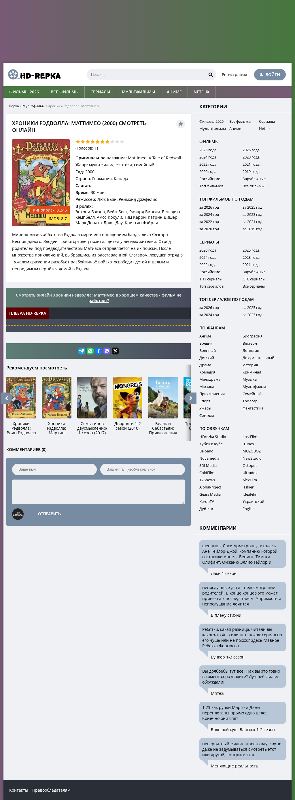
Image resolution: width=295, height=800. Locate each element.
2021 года (251, 164)
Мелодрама (209, 379)
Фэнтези (206, 415)
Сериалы (100, 92)
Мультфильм (33, 105)
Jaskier (248, 487)
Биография (252, 336)
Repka (14, 105)
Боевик (205, 343)
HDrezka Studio (212, 436)
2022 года (207, 164)
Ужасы (205, 408)
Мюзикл (206, 386)
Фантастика (253, 408)
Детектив (251, 350)
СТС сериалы (254, 279)
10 (122, 141)
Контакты (18, 790)
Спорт (204, 400)
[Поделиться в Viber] (106, 351)
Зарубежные (254, 178)
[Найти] (210, 74)
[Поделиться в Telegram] (81, 351)
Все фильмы (65, 92)
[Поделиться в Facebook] (98, 351)
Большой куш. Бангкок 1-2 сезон (243, 729)
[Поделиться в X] (115, 351)
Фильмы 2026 (24, 92)
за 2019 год (252, 228)
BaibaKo (206, 451)
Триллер (250, 400)
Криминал (252, 372)
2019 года (251, 171)
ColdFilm (206, 472)
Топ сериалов (211, 286)
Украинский (253, 501)
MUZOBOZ (252, 451)
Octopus (250, 465)
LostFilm (250, 436)
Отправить (49, 514)
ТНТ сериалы (210, 279)
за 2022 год (209, 221)
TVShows (207, 479)
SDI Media (208, 465)
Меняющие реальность (234, 766)
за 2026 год (209, 207)
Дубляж (206, 508)
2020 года (207, 171)
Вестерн (250, 343)
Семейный (252, 393)
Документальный (258, 357)
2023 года (251, 157)
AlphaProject (210, 487)
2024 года (207, 157)
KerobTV (206, 501)
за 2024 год (209, 214)
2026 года (207, 149)
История (250, 364)
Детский (206, 357)
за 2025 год (252, 207)
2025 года (251, 149)
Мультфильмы (138, 92)
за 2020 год (209, 228)
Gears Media (210, 494)
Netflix (201, 92)
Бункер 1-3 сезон (228, 657)
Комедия (207, 372)
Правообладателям (51, 790)
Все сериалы (254, 286)
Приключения (212, 393)
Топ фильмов (211, 185)
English (249, 508)
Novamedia (209, 458)
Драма (205, 364)
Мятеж (217, 693)
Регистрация (234, 74)
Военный (207, 350)
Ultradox (250, 472)
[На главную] (32, 74)
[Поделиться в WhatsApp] (90, 351)
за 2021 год (252, 221)
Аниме (174, 92)
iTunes (248, 443)
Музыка (250, 379)
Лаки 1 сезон (224, 573)
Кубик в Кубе (211, 443)
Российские (209, 178)
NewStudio (252, 458)
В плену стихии (226, 615)
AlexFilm (250, 479)
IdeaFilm (250, 494)
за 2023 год (252, 214)
